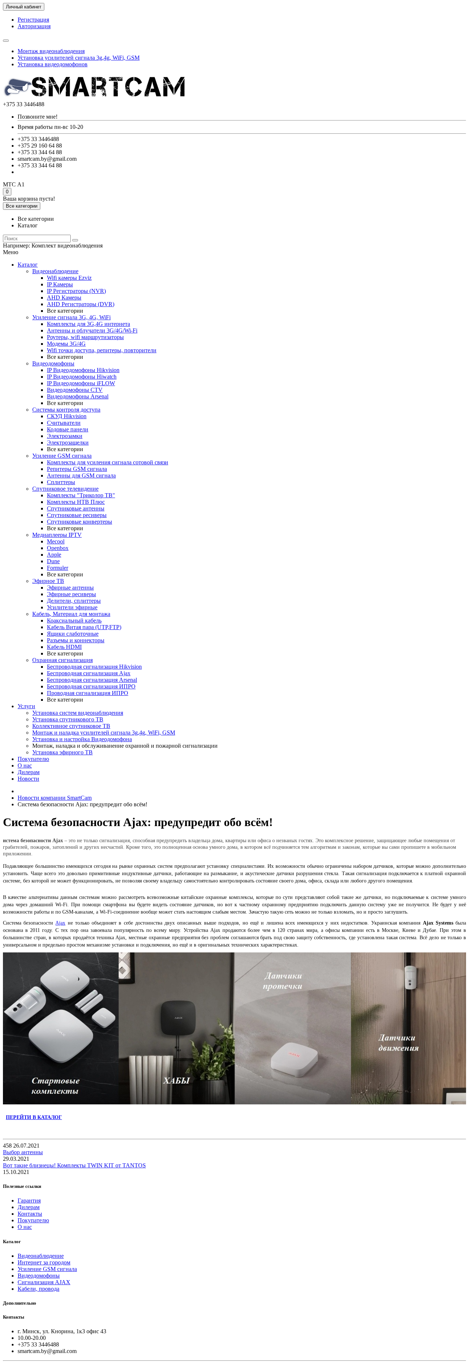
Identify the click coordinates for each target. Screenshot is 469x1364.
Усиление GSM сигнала (62, 456)
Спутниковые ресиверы (77, 515)
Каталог (28, 264)
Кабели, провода (38, 1289)
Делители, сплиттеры (74, 601)
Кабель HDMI (64, 647)
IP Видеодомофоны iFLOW (81, 383)
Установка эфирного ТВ (62, 752)
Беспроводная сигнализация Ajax (88, 673)
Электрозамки (64, 436)
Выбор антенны (23, 1152)
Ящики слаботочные (73, 634)
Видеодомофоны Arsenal (77, 396)
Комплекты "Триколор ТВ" (81, 495)
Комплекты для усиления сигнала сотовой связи (107, 462)
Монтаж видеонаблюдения (51, 51)
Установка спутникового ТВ (67, 719)
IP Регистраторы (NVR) (76, 291)
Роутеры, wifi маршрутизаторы (85, 337)
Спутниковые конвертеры (79, 522)
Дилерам (29, 772)
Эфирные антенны (70, 587)
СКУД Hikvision (66, 416)
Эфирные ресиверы (71, 594)
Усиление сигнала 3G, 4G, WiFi (71, 317)
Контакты (30, 1214)
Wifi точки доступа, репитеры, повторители (101, 350)
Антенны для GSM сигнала (81, 475)
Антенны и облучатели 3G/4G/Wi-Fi (92, 330)
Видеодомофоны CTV (75, 390)
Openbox (58, 548)
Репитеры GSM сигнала (77, 469)
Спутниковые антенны (75, 508)
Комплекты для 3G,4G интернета (88, 324)
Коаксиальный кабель (74, 620)
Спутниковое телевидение (65, 489)
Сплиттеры (61, 482)
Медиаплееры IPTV (57, 535)
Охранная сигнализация (62, 660)
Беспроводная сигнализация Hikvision (94, 667)
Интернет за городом (44, 1262)
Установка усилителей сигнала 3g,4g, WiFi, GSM (79, 58)
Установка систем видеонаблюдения (77, 713)
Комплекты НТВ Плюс (76, 502)
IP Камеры (60, 284)
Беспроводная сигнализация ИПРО (91, 686)
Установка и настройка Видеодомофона (82, 739)
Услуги (26, 706)
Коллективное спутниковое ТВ (71, 726)
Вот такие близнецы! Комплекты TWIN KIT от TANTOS (74, 1165)
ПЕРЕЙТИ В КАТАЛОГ (34, 1117)
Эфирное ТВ (48, 581)
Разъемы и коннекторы (75, 640)
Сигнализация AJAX (44, 1282)
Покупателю (33, 759)
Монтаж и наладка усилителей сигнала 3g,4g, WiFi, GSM (103, 732)
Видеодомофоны (53, 363)
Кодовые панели (67, 429)
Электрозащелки (68, 442)
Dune (53, 561)
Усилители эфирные (72, 607)
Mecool (55, 541)
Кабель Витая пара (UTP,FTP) (84, 627)
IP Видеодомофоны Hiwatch (82, 376)
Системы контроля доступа (66, 409)
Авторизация (34, 26)
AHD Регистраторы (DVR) (80, 304)
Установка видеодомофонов (53, 64)
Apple (54, 554)
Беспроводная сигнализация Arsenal (92, 680)
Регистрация (33, 19)
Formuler (57, 568)
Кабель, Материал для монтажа (71, 614)
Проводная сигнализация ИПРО (87, 693)
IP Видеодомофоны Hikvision (83, 370)
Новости (28, 779)
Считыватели (64, 423)
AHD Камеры (64, 297)
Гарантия (29, 1200)
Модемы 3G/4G (66, 344)
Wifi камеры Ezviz (69, 278)
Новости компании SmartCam (55, 798)
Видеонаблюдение (55, 271)
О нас (25, 765)
